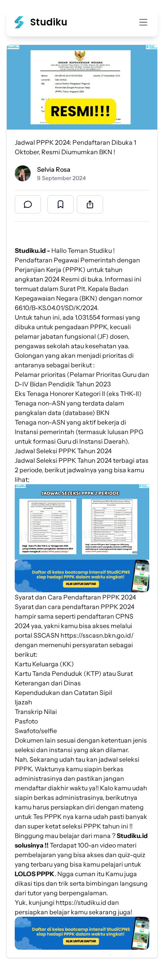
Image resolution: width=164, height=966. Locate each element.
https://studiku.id (81, 902)
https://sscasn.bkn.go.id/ (97, 635)
